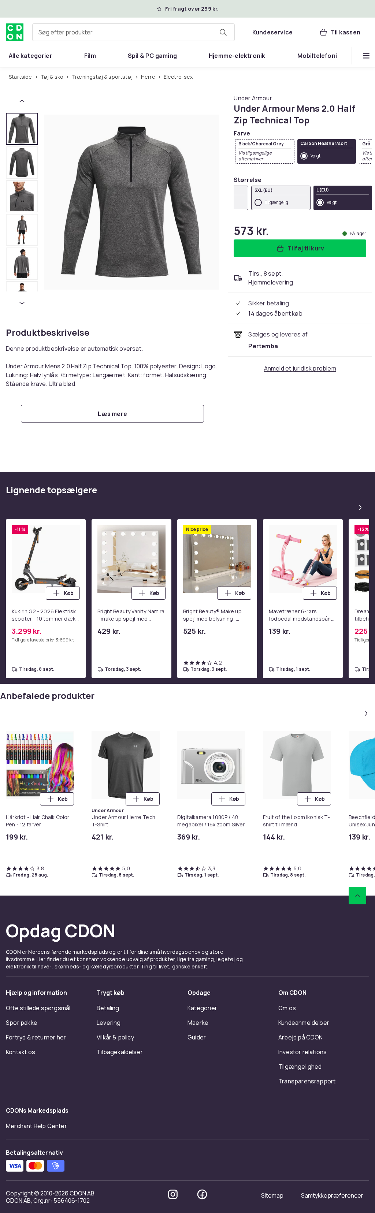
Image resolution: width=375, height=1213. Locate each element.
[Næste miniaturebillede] (22, 303)
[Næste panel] (360, 507)
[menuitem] (30, 55)
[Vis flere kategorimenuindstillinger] (366, 55)
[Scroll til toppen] (357, 895)
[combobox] (133, 32)
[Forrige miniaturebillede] (22, 101)
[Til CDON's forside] (14, 32)
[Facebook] (202, 1194)
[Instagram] (173, 1194)
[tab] (22, 129)
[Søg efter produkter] (223, 32)
